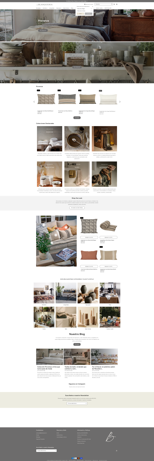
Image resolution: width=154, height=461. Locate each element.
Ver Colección (43, 30)
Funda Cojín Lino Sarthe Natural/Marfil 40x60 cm (108, 270)
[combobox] (104, 4)
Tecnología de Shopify (57, 460)
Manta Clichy (84, 110)
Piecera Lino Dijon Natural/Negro (109, 112)
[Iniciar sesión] (114, 4)
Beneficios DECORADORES (82, 432)
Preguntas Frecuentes (40, 439)
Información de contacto (103, 460)
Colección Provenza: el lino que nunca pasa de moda (48, 368)
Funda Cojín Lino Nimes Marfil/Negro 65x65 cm (88, 241)
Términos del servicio (88, 460)
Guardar (80, 13)
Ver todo (77, 117)
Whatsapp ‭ (38, 437)
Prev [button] (34, 101)
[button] (38, 8)
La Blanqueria (52, 460)
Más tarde (88, 13)
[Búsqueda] (112, 4)
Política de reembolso (72, 460)
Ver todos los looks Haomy (77, 207)
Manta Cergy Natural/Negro (46, 110)
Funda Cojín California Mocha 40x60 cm (89, 269)
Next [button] (119, 101)
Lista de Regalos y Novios (62, 437)
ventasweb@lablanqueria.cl (41, 432)
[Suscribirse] (86, 403)
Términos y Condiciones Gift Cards (84, 439)
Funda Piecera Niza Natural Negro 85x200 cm (107, 241)
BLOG (58, 432)
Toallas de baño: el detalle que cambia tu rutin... (75, 368)
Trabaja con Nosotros (81, 441)
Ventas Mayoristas (80, 443)
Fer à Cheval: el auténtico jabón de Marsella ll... (103, 368)
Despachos (79, 437)
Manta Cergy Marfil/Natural (66, 110)
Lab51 (67, 460)
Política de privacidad (80, 460)
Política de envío (95, 460)
